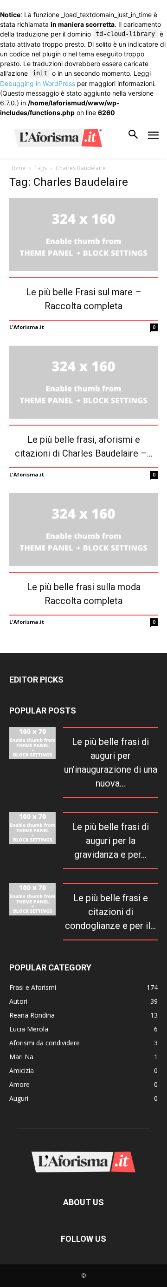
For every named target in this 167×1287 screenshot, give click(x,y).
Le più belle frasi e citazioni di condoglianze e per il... (110, 911)
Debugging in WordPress (37, 83)
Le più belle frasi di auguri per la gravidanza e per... (110, 840)
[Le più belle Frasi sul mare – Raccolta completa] (83, 234)
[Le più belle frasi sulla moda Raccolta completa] (83, 529)
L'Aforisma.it (26, 326)
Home (17, 168)
